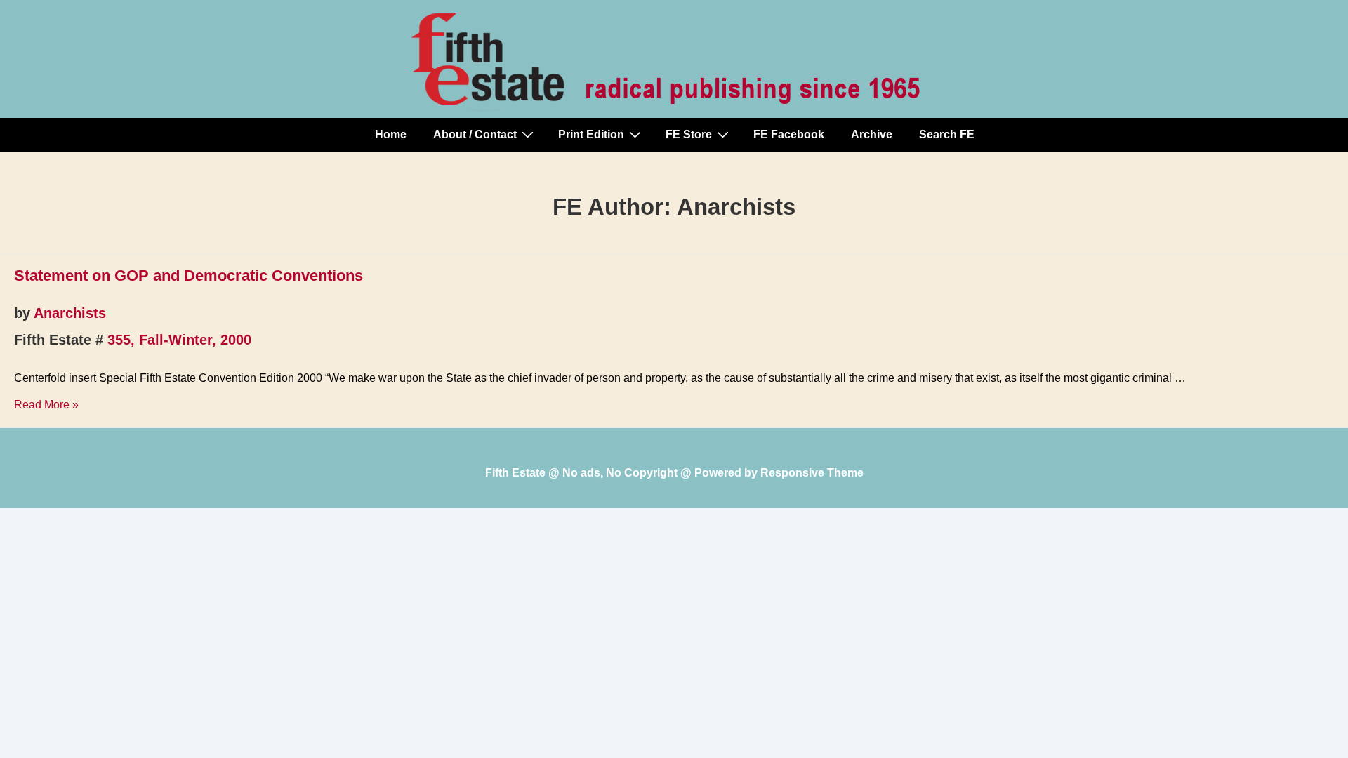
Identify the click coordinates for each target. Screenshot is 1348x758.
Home (391, 134)
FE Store (689, 134)
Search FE (946, 134)
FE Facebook (788, 134)
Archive (871, 134)
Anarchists (70, 313)
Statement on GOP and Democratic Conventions (188, 275)
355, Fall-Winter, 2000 (179, 339)
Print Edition (591, 134)
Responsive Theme (812, 473)
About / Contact (475, 134)
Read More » (46, 405)
